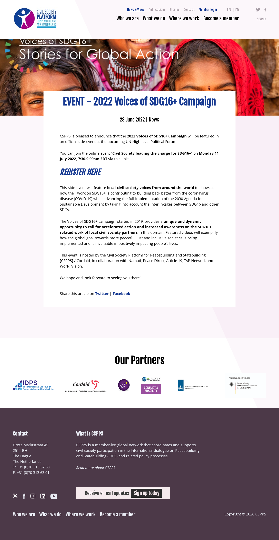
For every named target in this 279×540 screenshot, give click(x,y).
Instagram (32, 496)
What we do (154, 18)
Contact (189, 10)
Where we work (184, 18)
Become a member (221, 18)
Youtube (53, 496)
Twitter (258, 9)
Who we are (127, 18)
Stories (175, 10)
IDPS (112, 455)
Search (261, 19)
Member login (208, 10)
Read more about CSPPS (95, 467)
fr (237, 9)
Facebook (265, 9)
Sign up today (146, 493)
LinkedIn (42, 496)
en (229, 9)
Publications (157, 10)
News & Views (136, 10)
